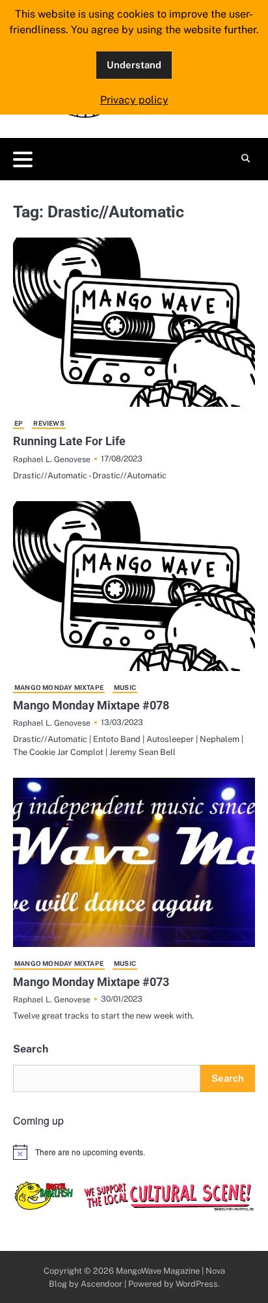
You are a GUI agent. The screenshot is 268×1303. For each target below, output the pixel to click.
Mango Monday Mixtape (58, 687)
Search (30, 1049)
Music (125, 687)
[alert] (134, 1152)
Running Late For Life (69, 441)
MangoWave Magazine (158, 1271)
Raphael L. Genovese (51, 459)
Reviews (48, 423)
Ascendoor (101, 1284)
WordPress (197, 1284)
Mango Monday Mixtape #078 (91, 705)
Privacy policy (134, 100)
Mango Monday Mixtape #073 (91, 982)
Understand (134, 64)
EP (18, 423)
